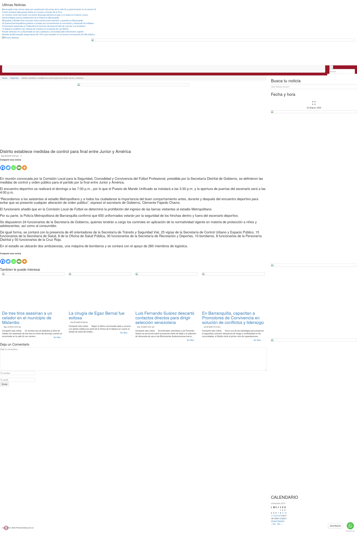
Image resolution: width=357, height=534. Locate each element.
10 (285, 512)
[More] (24, 165)
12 (274, 515)
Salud (74, 69)
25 (272, 521)
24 (285, 518)
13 (276, 515)
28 (279, 521)
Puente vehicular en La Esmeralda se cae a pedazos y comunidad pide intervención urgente (43, 31)
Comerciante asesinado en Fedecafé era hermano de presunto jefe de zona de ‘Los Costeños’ (44, 26)
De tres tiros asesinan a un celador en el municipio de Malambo (27, 317)
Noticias (10, 69)
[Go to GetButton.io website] (350, 531)
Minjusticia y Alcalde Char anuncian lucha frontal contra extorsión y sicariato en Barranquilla (42, 20)
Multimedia (119, 69)
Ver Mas (57, 337)
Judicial (23, 69)
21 (279, 518)
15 (281, 515)
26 (274, 521)
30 (283, 521)
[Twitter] (8, 165)
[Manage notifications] (6, 528)
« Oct (273, 524)
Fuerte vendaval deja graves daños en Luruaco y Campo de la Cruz (32, 12)
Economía (63, 69)
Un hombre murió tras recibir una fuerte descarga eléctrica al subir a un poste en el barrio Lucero (45, 14)
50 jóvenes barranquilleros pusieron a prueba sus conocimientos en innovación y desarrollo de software (48, 23)
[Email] (19, 165)
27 (276, 521)
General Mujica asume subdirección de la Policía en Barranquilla (30, 17)
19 (274, 518)
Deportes (34, 69)
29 (281, 521)
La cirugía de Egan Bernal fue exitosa (97, 315)
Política (84, 69)
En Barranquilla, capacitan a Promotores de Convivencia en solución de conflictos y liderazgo (233, 317)
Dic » (279, 524)
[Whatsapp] (13, 165)
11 (272, 515)
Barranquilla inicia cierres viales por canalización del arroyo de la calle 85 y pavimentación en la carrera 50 (49, 9)
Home (4, 78)
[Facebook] (2, 165)
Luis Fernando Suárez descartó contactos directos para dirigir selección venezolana (164, 317)
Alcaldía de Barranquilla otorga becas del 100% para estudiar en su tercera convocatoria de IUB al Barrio (48, 34)
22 (281, 518)
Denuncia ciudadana (101, 69)
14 (279, 515)
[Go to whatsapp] (350, 525)
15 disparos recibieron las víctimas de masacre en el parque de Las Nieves (35, 28)
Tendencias (48, 69)
